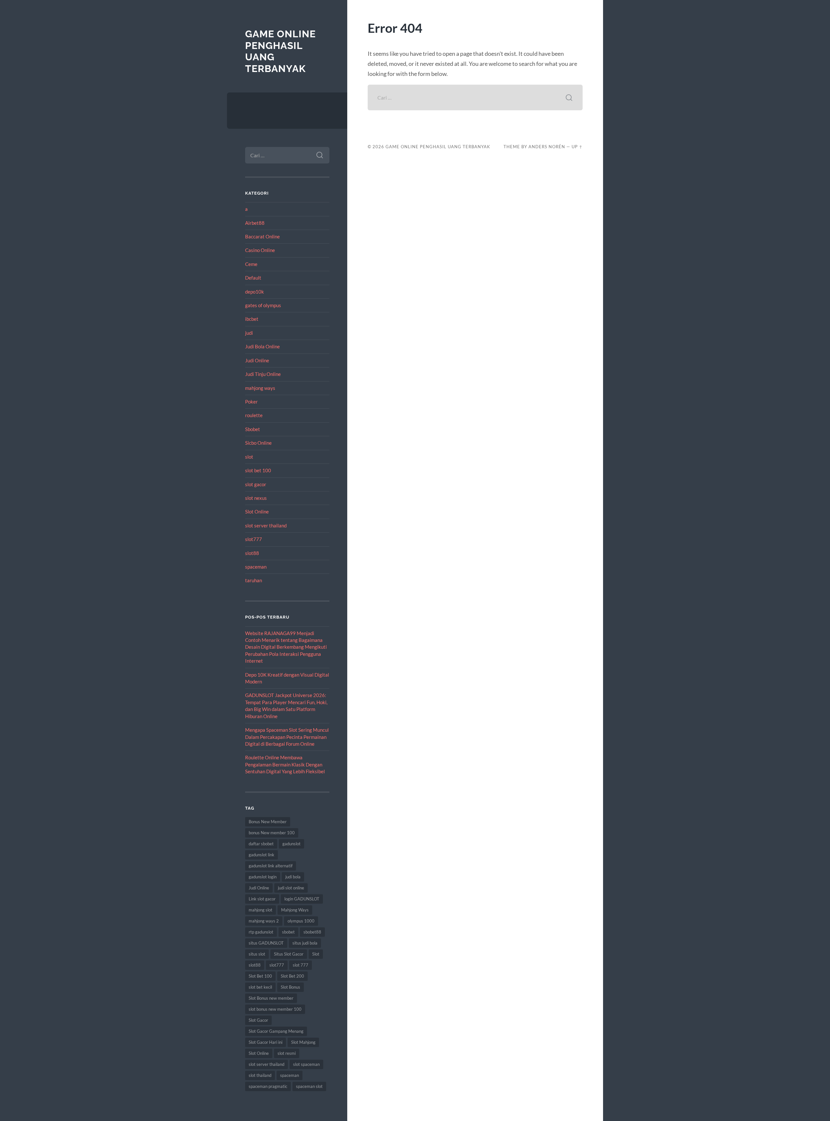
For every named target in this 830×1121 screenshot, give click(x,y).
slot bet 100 (258, 470)
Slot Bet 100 (260, 976)
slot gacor (255, 484)
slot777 (253, 539)
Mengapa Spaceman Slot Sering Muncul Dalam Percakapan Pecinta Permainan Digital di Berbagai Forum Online (287, 737)
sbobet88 (312, 931)
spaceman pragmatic (268, 1086)
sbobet (288, 931)
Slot (315, 954)
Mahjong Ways (295, 909)
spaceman (256, 567)
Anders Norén (546, 146)
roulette (254, 415)
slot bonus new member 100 (275, 1009)
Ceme (251, 264)
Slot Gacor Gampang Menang (276, 1031)
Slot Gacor (258, 1020)
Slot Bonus (290, 987)
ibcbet (251, 319)
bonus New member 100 (272, 832)
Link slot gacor (262, 898)
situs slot (257, 954)
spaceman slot (309, 1086)
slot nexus (256, 498)
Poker (251, 401)
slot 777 (300, 965)
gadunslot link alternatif (270, 865)
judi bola (293, 876)
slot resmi (287, 1053)
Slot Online (257, 511)
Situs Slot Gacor (288, 954)
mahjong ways (260, 388)
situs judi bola (304, 943)
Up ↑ (577, 146)
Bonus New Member (268, 821)
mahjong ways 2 (264, 920)
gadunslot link (261, 854)
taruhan (253, 580)
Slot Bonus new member (271, 998)
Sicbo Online (258, 443)
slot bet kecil (260, 987)
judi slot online (291, 887)
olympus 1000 (301, 920)
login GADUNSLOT (301, 898)
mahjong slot (260, 909)
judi (249, 333)
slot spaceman (306, 1064)
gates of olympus (263, 305)
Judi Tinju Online (263, 374)
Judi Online (257, 360)
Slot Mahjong (303, 1042)
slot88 (252, 553)
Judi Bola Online (262, 346)
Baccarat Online (262, 236)
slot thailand (260, 1075)
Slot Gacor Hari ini (265, 1042)
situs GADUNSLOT (266, 943)
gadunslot (291, 843)
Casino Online (260, 250)
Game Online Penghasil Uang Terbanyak (437, 146)
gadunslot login (263, 876)
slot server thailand (266, 525)
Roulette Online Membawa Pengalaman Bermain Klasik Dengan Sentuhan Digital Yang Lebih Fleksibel (285, 764)
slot (249, 457)
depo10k (254, 292)
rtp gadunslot (261, 931)
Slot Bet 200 (292, 976)
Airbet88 (255, 223)
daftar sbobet (261, 843)
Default (253, 278)
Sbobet (252, 429)
